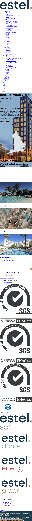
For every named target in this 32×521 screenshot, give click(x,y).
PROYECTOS (7, 41)
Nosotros (8, 12)
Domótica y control (11, 32)
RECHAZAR (9, 520)
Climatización (9, 24)
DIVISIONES (6, 33)
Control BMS (9, 30)
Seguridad (8, 29)
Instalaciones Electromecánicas (13, 22)
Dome (7, 36)
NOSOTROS (6, 11)
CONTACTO (6, 44)
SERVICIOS (6, 19)
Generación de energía (11, 26)
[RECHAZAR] (23, 520)
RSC (7, 17)
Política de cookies (17, 520)
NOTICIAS (6, 43)
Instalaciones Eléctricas (12, 21)
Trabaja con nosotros (11, 18)
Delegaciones (9, 15)
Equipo (8, 14)
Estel (7, 35)
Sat (7, 40)
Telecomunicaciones (11, 25)
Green (7, 39)
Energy (8, 37)
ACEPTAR (3, 520)
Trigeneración (9, 28)
